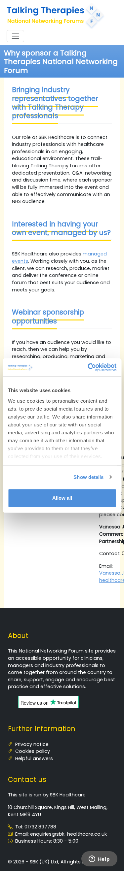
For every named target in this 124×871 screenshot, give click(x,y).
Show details (88, 477)
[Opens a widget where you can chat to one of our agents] (99, 859)
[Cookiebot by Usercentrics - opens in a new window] (88, 367)
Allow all (62, 498)
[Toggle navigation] (15, 36)
